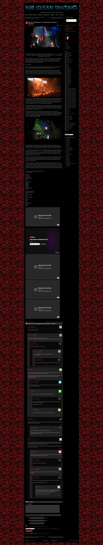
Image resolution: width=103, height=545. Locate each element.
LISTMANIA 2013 (68, 69)
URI (29, 523)
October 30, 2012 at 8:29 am (37, 399)
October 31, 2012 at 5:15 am (34, 452)
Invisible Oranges (68, 150)
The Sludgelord (68, 161)
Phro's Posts (68, 111)
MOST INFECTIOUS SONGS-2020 (71, 101)
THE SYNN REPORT (69, 126)
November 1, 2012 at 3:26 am (37, 410)
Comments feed (68, 47)
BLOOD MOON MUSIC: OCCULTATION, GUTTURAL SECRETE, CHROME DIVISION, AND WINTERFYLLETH (35, 18)
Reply (60, 331)
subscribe (52, 528)
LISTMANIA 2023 (68, 81)
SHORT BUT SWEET (69, 119)
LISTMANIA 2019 (68, 76)
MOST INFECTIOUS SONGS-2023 (71, 105)
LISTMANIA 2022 (68, 80)
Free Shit (67, 63)
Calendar (67, 57)
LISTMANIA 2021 (68, 79)
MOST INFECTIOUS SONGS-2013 (71, 93)
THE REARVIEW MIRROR (70, 125)
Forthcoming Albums (69, 62)
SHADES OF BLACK (69, 118)
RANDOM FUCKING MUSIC (70, 113)
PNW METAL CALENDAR (32, 14)
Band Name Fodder (69, 55)
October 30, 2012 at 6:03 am (34, 382)
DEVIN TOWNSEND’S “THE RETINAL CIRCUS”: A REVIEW (43, 23)
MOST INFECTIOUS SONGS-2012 (71, 92)
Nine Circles (68, 156)
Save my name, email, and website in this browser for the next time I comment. (37, 526)
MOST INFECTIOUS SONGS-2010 (71, 89)
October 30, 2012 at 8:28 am (34, 428)
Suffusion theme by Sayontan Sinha (73, 540)
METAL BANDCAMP (69, 154)
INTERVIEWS (40, 14)
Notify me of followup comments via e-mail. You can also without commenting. (47, 528)
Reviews (67, 114)
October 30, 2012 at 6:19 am (32, 419)
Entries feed (68, 46)
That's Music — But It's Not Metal (70, 124)
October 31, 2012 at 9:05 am (37, 460)
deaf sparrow (68, 144)
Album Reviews (68, 54)
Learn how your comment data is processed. (43, 533)
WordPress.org (68, 48)
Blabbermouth (68, 141)
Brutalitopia (67, 142)
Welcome (67, 130)
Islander (29, 418)
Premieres (67, 112)
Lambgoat (67, 151)
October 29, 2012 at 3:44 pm (34, 344)
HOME (26, 14)
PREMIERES (53, 14)
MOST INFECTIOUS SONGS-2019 (71, 100)
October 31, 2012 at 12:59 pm (34, 469)
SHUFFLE (67, 120)
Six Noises (67, 157)
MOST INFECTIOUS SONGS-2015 (71, 95)
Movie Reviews (68, 108)
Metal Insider (68, 155)
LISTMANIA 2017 (68, 74)
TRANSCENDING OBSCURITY (70, 163)
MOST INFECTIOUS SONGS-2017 (71, 98)
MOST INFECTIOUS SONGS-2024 (71, 106)
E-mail (29, 520)
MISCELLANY (68, 86)
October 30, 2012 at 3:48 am (32, 370)
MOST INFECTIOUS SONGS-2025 (71, 107)
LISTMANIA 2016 (68, 73)
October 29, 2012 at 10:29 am (32, 327)
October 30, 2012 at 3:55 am (37, 351)
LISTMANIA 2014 (68, 70)
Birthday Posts (68, 56)
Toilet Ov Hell (68, 162)
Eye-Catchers (68, 61)
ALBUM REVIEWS (46, 14)
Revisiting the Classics (69, 117)
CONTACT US (61, 14)
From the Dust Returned (69, 148)
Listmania (67, 67)
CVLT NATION (68, 143)
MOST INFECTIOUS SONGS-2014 (71, 94)
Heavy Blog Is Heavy (69, 149)
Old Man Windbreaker (31, 334)
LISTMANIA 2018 (68, 75)
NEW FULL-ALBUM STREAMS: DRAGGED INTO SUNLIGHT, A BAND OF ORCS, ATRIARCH (55, 18)
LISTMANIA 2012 (68, 68)
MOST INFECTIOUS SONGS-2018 (71, 99)
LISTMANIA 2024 (68, 82)
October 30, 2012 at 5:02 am (40, 360)
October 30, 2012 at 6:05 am (34, 391)
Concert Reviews (32, 25)
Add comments (60, 25)
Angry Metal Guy (68, 138)
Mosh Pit (67, 87)
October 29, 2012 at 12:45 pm (32, 335)
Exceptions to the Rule (69, 60)
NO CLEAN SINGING (31, 540)
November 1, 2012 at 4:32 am (40, 487)
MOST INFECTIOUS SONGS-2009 (71, 88)
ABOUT (57, 14)
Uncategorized (68, 127)
